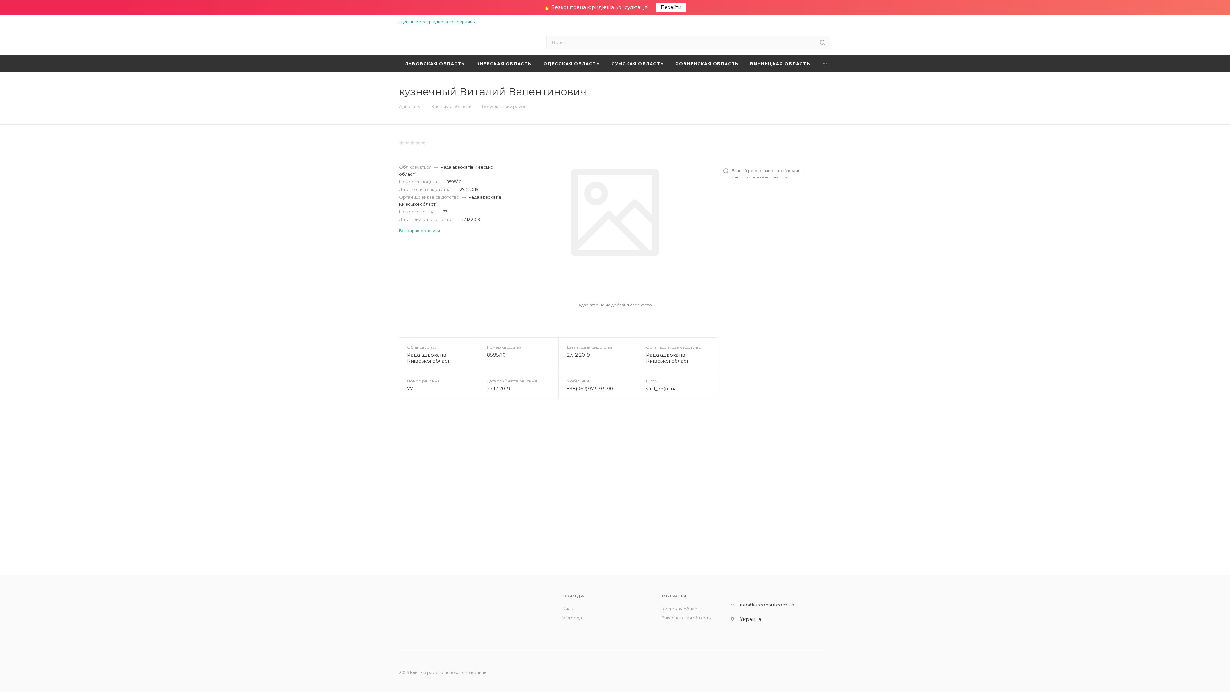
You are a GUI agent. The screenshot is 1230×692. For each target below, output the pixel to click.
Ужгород (572, 617)
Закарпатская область (686, 617)
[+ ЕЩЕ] (825, 63)
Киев (567, 608)
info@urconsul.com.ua (767, 605)
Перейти (671, 7)
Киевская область (681, 608)
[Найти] (822, 42)
